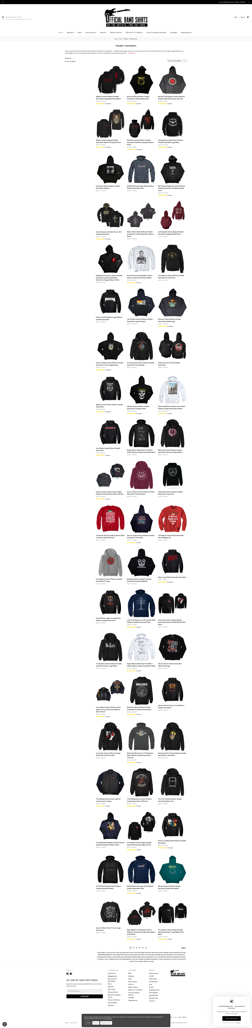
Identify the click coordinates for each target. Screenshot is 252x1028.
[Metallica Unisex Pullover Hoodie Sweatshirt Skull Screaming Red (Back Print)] (141, 123)
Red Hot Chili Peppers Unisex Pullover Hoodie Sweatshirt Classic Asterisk (171, 98)
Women (70, 32)
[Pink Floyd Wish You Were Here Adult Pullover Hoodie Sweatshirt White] (172, 390)
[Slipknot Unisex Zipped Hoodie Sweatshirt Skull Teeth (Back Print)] (110, 123)
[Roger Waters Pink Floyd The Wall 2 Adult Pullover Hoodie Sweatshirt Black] (141, 433)
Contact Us (112, 973)
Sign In (243, 17)
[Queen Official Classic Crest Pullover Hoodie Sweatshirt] (172, 689)
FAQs (110, 984)
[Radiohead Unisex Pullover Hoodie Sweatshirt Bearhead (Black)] (141, 562)
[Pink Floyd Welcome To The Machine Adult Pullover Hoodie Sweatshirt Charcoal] (141, 736)
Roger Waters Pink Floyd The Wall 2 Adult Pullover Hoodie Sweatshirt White (141, 665)
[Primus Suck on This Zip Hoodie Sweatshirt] (172, 346)
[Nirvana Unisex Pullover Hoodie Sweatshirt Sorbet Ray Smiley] (172, 869)
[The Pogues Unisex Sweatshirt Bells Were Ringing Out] (172, 519)
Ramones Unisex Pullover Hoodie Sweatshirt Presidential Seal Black (139, 708)
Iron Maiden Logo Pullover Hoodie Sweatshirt (108, 449)
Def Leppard (153, 992)
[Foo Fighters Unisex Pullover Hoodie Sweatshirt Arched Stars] (172, 259)
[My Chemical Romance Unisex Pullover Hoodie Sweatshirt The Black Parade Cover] (172, 169)
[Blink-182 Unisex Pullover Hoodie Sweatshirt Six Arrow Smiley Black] (172, 433)
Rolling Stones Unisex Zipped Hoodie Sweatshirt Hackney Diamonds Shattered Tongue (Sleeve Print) (109, 278)
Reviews (111, 986)
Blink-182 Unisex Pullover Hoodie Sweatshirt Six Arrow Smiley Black (170, 451)
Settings (88, 1023)
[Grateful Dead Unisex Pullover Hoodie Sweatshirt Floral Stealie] (141, 346)
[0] (248, 17)
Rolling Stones (154, 990)
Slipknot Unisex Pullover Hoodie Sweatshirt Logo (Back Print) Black (108, 98)
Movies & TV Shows (134, 32)
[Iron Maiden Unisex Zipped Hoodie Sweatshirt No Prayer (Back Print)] (141, 826)
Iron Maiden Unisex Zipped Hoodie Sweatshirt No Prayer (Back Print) (139, 844)
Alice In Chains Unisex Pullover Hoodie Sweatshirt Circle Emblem (140, 493)
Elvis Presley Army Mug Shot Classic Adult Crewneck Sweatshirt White (139, 277)
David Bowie (153, 995)
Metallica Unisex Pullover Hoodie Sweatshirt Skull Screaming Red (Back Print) (140, 142)
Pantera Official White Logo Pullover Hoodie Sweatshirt (109, 318)
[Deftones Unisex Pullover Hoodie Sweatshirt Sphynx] (110, 169)
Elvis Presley (153, 973)
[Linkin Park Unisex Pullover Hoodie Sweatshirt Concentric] (172, 475)
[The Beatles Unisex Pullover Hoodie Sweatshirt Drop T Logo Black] (110, 647)
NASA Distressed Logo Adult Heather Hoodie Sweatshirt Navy (140, 187)
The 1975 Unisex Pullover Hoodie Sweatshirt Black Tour (170, 800)
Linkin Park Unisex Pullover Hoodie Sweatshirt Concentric (170, 493)
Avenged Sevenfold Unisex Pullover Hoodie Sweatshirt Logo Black (170, 141)
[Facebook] (71, 974)
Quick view (110, 90)
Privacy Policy (113, 992)
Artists (103, 32)
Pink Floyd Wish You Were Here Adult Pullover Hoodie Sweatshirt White (171, 407)
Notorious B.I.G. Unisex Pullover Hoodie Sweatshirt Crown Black (172, 754)
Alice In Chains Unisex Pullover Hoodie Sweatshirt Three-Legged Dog (109, 364)
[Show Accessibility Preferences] (4, 1024)
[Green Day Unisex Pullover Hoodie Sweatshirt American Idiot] (110, 736)
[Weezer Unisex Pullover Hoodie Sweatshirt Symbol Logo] (172, 302)
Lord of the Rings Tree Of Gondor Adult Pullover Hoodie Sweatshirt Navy (141, 621)
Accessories (91, 32)
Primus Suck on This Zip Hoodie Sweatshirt (169, 364)
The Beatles (153, 981)
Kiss (150, 984)
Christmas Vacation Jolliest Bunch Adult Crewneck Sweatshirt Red (110, 537)
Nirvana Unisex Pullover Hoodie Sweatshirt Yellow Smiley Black (138, 98)
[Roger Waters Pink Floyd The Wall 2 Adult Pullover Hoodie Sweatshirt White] (141, 647)
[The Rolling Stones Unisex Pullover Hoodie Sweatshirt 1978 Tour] (141, 782)
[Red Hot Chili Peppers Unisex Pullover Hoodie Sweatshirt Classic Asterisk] (172, 80)
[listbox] (180, 60)
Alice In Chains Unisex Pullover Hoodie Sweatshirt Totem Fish (140, 537)
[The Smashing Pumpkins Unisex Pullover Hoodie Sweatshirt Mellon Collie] (110, 826)
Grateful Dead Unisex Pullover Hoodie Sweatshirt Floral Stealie (140, 364)
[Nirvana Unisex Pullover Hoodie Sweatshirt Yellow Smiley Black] (141, 80)
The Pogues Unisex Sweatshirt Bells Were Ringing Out (171, 537)
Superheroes (186, 32)
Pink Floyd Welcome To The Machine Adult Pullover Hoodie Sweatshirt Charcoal (140, 755)
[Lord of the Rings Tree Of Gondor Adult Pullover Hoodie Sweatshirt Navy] (141, 603)
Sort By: (170, 61)
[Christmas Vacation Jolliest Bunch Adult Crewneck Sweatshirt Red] (110, 519)
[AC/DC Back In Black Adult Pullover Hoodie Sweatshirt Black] (110, 869)
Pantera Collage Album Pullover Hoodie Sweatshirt (172, 842)
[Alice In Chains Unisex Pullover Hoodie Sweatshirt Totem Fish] (141, 519)
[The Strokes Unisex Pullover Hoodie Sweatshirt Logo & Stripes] (141, 302)
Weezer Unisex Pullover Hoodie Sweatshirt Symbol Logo (169, 320)
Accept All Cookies (106, 1023)
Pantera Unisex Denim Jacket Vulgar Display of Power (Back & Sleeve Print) (109, 493)
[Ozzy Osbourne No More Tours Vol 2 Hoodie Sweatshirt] (110, 215)
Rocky (151, 987)
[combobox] (17, 17)
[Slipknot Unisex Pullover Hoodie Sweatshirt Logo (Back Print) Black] (110, 80)
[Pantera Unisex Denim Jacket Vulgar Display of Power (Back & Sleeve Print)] (110, 475)
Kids (80, 32)
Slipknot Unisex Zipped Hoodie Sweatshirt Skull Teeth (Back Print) (108, 141)
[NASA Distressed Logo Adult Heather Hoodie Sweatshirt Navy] (141, 169)
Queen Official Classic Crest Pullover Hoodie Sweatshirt (171, 706)
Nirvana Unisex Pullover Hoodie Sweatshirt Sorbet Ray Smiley (169, 887)
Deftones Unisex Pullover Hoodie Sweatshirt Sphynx (108, 187)
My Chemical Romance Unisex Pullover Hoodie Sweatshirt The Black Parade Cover (171, 188)
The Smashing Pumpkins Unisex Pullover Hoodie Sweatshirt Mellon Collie (110, 844)
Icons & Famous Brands (156, 32)
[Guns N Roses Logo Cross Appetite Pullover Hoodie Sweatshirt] (110, 602)
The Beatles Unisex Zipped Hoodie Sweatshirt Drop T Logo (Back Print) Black (171, 932)
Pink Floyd (153, 979)
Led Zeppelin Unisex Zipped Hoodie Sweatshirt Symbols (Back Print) (170, 233)
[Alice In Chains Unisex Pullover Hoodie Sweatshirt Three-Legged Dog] (110, 346)
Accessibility (112, 1002)
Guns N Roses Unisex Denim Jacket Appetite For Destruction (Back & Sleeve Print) (108, 709)
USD (235, 17)
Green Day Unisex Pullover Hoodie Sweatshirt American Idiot (108, 754)
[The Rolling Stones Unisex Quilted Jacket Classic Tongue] (110, 782)
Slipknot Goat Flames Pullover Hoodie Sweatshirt (109, 406)
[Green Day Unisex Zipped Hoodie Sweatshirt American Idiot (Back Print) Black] (172, 603)
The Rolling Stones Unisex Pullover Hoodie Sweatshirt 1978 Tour (139, 800)
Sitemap (111, 1005)
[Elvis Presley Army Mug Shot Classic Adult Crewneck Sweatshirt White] (141, 259)
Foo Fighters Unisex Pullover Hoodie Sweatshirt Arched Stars (171, 277)
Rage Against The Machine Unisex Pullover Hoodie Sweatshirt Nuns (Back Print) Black (141, 932)
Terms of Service (114, 1000)
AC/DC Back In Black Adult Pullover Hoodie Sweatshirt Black (108, 887)
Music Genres (116, 32)
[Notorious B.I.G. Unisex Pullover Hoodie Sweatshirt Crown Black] (172, 736)
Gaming (173, 32)
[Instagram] (67, 974)
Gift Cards (111, 989)
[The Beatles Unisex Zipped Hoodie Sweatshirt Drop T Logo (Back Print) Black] (172, 913)
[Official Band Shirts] (126, 17)
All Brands (152, 1000)
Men (61, 32)
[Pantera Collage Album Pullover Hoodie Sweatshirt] (172, 825)
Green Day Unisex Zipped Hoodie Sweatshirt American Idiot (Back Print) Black (171, 622)
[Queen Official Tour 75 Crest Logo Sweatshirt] (110, 912)
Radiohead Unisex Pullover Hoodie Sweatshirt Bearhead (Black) (139, 580)
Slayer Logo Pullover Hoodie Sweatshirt (172, 577)
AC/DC (151, 976)
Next (249, 2)
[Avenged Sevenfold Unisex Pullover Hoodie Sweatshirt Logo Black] (172, 123)
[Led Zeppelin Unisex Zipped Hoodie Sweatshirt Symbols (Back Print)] (172, 215)
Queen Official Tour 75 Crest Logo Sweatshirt (108, 929)
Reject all (95, 1023)
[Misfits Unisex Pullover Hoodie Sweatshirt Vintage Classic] (141, 390)
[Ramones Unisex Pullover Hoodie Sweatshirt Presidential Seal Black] (141, 690)
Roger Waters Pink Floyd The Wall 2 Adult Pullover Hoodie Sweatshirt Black (141, 451)
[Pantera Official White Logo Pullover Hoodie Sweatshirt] (110, 301)
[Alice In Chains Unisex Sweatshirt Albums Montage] (172, 647)
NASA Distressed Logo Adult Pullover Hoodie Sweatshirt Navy (140, 887)
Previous (3, 2)
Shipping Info (112, 976)
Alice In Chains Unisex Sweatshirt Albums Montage (170, 665)
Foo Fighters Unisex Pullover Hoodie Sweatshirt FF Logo (109, 580)
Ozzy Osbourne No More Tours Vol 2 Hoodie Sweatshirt (109, 233)
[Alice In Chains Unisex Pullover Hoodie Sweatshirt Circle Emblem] (141, 475)
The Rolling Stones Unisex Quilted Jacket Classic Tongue (108, 800)
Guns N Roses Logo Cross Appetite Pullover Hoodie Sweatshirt (108, 619)
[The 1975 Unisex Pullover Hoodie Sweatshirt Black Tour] (172, 782)
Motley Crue (153, 998)
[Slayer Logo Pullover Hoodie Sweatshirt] (172, 561)
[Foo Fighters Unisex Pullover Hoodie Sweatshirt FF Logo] (110, 562)
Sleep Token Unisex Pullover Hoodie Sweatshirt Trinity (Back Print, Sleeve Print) (140, 234)
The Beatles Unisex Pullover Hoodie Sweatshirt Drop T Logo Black (109, 665)
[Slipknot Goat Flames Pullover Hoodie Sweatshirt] (110, 389)
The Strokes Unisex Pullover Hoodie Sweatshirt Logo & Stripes (140, 320)
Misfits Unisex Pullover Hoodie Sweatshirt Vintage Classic (138, 407)
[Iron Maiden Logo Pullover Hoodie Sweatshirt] (110, 432)
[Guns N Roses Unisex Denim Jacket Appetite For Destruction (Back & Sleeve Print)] (110, 690)
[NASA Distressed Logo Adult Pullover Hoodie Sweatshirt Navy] (141, 869)
